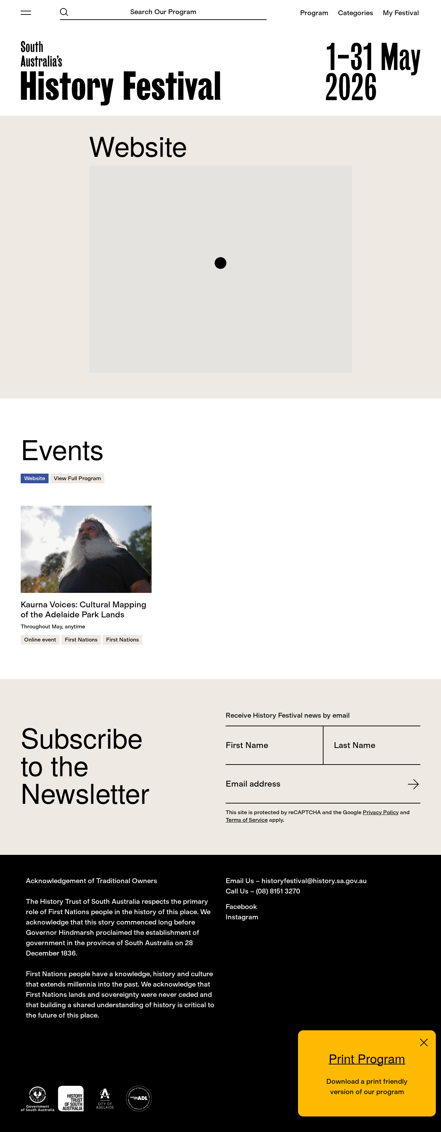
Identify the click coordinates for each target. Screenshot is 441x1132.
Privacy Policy (381, 812)
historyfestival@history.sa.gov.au (314, 881)
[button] (220, 263)
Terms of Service (247, 820)
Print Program (367, 1058)
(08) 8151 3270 (278, 891)
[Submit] (64, 11)
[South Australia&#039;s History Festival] (120, 73)
